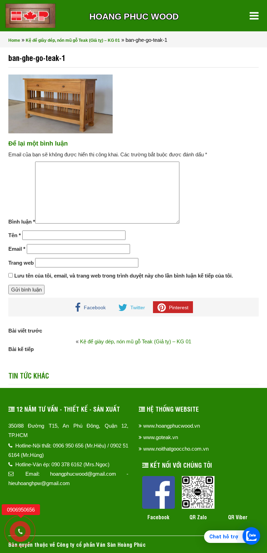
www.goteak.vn (160, 437)
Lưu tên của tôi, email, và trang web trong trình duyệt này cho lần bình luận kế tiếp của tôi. (123, 276)
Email (16, 249)
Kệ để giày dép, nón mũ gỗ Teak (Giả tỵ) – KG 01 (73, 40)
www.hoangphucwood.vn (171, 426)
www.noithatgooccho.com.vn (176, 449)
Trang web (21, 263)
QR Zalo (198, 517)
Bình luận (21, 222)
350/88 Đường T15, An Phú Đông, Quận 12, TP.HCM (68, 430)
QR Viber (238, 517)
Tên (14, 235)
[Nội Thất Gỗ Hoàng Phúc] (30, 15)
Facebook (158, 517)
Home (14, 40)
